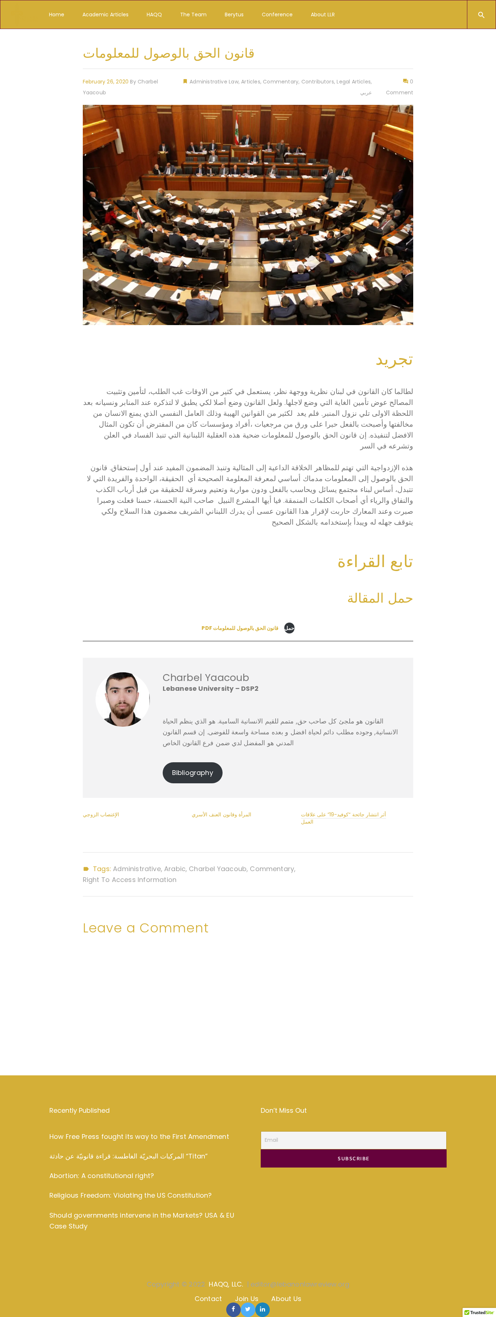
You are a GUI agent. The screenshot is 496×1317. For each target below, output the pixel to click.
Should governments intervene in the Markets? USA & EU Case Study (141, 1221)
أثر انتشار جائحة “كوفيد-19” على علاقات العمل (343, 818)
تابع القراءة (375, 561)
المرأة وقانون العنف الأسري (221, 814)
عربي (366, 92)
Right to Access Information (129, 880)
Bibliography (192, 772)
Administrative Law (213, 81)
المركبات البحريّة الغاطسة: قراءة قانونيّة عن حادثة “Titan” (128, 1156)
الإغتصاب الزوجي (101, 814)
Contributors (317, 81)
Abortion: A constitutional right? (101, 1175)
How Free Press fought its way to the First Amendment (139, 1136)
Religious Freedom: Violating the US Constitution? (130, 1195)
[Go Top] (482, 1301)
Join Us (247, 1298)
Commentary (280, 81)
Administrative (137, 869)
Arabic (175, 869)
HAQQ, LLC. (226, 1284)
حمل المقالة (380, 598)
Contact (208, 1298)
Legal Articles (354, 81)
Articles (250, 81)
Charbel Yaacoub (218, 869)
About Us (286, 1298)
